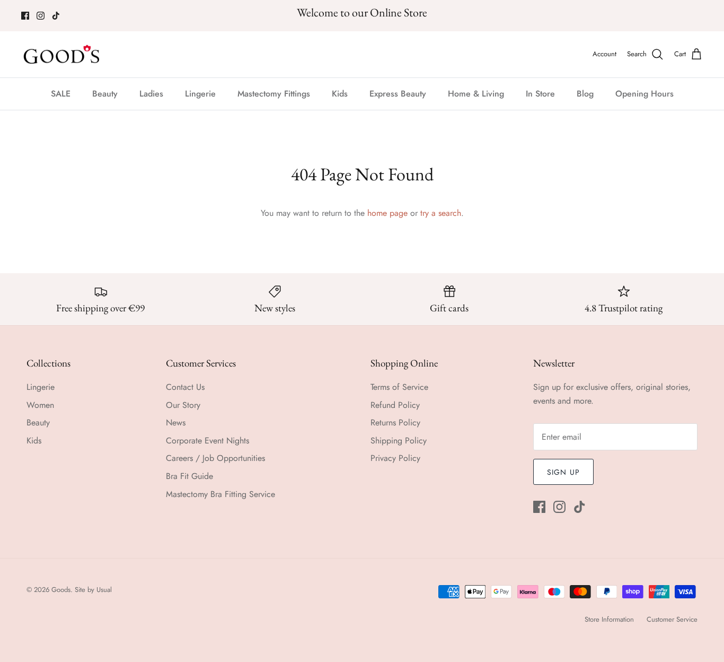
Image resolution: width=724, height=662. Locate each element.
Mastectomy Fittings (273, 94)
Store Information (609, 619)
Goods (60, 590)
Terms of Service (399, 387)
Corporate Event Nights (207, 440)
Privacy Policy (395, 458)
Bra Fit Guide (189, 476)
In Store (540, 94)
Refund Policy (395, 405)
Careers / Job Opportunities (215, 458)
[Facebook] (25, 16)
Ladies (151, 94)
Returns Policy (395, 422)
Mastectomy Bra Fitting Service (220, 494)
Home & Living (476, 94)
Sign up (563, 472)
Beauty (105, 94)
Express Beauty (397, 94)
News (176, 422)
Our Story (183, 405)
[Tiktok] (56, 16)
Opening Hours (644, 94)
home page (387, 213)
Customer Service (672, 619)
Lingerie (200, 94)
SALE (60, 94)
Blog (585, 94)
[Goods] (62, 54)
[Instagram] (41, 16)
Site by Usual (93, 590)
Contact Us (185, 387)
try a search (440, 213)
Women (40, 405)
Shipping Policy (398, 440)
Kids (340, 94)
